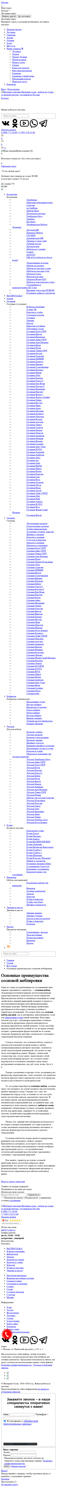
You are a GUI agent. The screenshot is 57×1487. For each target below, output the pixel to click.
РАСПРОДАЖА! (15, 271)
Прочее (10, 839)
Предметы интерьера (16, 1158)
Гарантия (11, 32)
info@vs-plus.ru (8, 1117)
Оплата (15, 49)
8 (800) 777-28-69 (9, 122)
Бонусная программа (22, 64)
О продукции (13, 1199)
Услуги (10, 1190)
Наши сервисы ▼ (15, 44)
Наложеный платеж (21, 71)
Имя (6, 1287)
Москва (4, 2)
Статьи (10, 1197)
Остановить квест (9, 1355)
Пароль (6, 1328)
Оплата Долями (19, 52)
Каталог (5, 89)
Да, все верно (24, 15)
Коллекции (12, 180)
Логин (6, 1325)
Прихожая (11, 795)
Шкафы (10, 1178)
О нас (9, 39)
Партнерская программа (18, 1209)
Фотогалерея (13, 1192)
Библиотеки (12, 1139)
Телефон (41, 1287)
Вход (3, 81)
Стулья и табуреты (15, 1173)
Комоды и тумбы (15, 1146)
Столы (10, 1170)
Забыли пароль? (18, 1339)
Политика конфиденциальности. (16, 1240)
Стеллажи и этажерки (17, 1165)
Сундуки (11, 1175)
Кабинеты (11, 632)
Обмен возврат (19, 54)
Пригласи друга (19, 74)
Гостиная (11, 276)
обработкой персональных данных (20, 1296)
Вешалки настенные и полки (20, 1160)
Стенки (10, 1168)
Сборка (15, 59)
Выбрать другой (9, 15)
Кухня (9, 748)
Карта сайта (12, 1202)
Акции (10, 34)
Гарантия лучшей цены (23, 69)
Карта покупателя (20, 61)
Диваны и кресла (15, 822)
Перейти (5, 1350)
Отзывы (10, 37)
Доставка (11, 29)
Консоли (11, 1148)
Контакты (11, 76)
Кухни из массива (15, 1151)
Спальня (11, 471)
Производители (14, 27)
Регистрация (13, 81)
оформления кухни (20, 924)
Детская (10, 659)
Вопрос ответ (13, 1207)
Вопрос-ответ (18, 57)
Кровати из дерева (15, 1143)
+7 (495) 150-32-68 (26, 122)
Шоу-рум (11, 42)
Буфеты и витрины (16, 1136)
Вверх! (4, 1343)
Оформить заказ (8, 154)
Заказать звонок (8, 120)
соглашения (14, 1089)
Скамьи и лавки (14, 1163)
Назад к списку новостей (13, 1072)
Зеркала (10, 1141)
